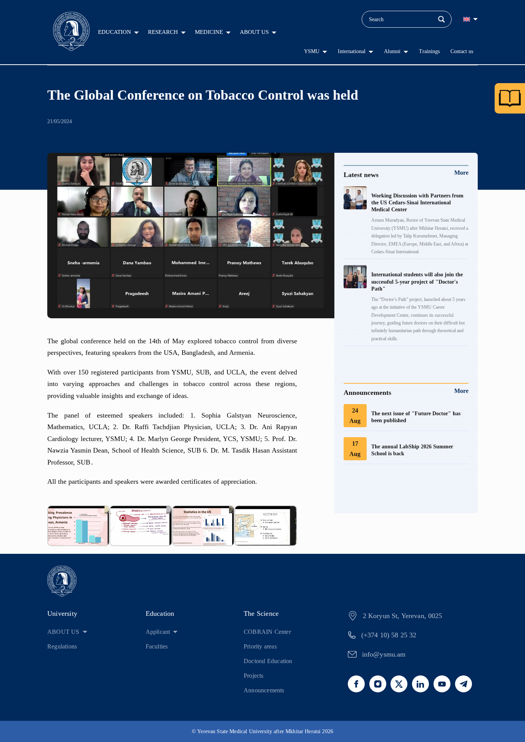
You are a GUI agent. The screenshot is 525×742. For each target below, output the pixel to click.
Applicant (158, 631)
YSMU (311, 51)
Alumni (392, 51)
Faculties (157, 646)
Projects (254, 675)
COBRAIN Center (267, 631)
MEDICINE (209, 32)
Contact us (461, 51)
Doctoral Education (268, 661)
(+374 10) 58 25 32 (389, 635)
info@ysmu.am (384, 654)
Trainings (429, 51)
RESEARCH (163, 32)
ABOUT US (254, 32)
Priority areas (260, 646)
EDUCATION (114, 32)
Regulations (62, 646)
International (352, 51)
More (461, 172)
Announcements (264, 690)
